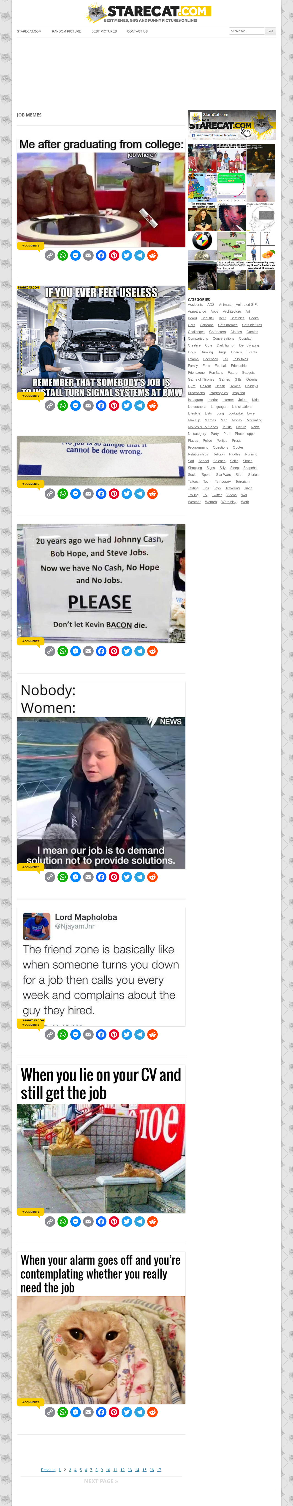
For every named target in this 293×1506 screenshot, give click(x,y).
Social (192, 475)
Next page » (101, 1481)
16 (152, 1470)
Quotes (238, 447)
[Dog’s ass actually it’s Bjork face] (261, 187)
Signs (210, 468)
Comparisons (198, 338)
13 (130, 1470)
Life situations (242, 407)
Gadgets (248, 372)
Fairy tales (240, 359)
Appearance (197, 311)
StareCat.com (29, 31)
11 (115, 1470)
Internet (228, 400)
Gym (191, 386)
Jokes (242, 400)
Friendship (239, 366)
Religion (219, 454)
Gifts (238, 379)
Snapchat (250, 468)
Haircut (205, 386)
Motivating (254, 420)
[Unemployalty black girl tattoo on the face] (231, 217)
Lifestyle (194, 413)
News (255, 427)
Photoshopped (245, 434)
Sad (191, 461)
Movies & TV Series (203, 427)
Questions (220, 447)
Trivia (248, 488)
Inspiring (238, 393)
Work (245, 502)
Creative (194, 345)
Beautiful (207, 318)
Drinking (207, 352)
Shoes (247, 461)
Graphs (252, 379)
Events (252, 352)
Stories (253, 475)
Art (248, 311)
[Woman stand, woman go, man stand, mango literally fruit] (261, 246)
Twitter (217, 495)
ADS (210, 304)
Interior (213, 400)
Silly (223, 468)
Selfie (234, 461)
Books (254, 318)
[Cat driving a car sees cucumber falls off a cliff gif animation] (202, 275)
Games (224, 379)
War (244, 495)
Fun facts (216, 372)
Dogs (192, 352)
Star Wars (223, 475)
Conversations (223, 338)
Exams (193, 359)
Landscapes (197, 407)
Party (215, 434)
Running (251, 454)
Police (207, 440)
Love (251, 413)
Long (220, 413)
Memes (210, 420)
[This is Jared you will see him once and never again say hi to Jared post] (231, 275)
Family (193, 366)
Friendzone (196, 372)
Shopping (195, 468)
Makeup (194, 420)
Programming (198, 447)
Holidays (251, 386)
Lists (208, 413)
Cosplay (245, 338)
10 (108, 1470)
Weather (194, 502)
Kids (255, 400)
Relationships (198, 454)
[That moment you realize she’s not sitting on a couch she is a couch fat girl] (202, 217)
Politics (222, 440)
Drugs (222, 352)
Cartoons (207, 325)
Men (224, 420)
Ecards (236, 352)
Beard (192, 318)
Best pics (237, 318)
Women (211, 502)
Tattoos (193, 481)
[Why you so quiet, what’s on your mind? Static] (261, 217)
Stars (240, 475)
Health (220, 386)
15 (144, 1470)
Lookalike (235, 413)
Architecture (232, 311)
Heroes (235, 386)
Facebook (210, 359)
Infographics (218, 393)
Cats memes (228, 325)
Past (226, 434)
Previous (48, 1470)
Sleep (234, 468)
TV (205, 495)
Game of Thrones (201, 379)
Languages (219, 407)
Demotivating (249, 345)
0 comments (30, 245)
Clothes (236, 332)
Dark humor (226, 345)
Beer (222, 318)
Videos (231, 495)
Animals (225, 304)
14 (137, 1470)
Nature (241, 427)
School (203, 461)
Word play (228, 502)
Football (220, 366)
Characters (217, 332)
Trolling (193, 495)
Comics (252, 332)
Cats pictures (252, 325)
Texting (193, 488)
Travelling (232, 488)
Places (193, 440)
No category (197, 434)
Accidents (195, 304)
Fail (225, 359)
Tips (206, 488)
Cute (208, 345)
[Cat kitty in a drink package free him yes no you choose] (202, 158)
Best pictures (104, 31)
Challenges (196, 332)
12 (122, 1470)
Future (232, 372)
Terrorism (243, 481)
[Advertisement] (146, 72)
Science (219, 461)
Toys (217, 488)
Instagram (195, 400)
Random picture (66, 31)
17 (159, 1470)
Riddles (234, 454)
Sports (207, 475)
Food (206, 366)
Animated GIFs (247, 304)
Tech (206, 481)
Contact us (137, 31)
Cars (191, 325)
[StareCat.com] (146, 12)
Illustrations (196, 393)
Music (227, 427)
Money (237, 420)
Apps (214, 311)
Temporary (223, 481)
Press (236, 440)
